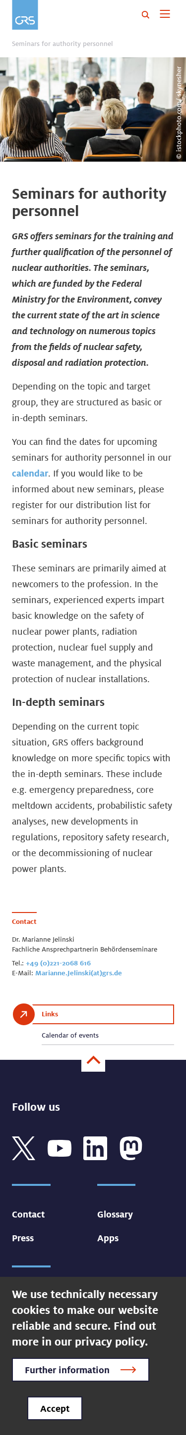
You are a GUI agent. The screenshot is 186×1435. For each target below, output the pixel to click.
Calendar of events (70, 1035)
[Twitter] (24, 1147)
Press (23, 1238)
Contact (28, 1214)
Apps (108, 1238)
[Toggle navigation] (165, 15)
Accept (54, 1408)
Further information (67, 1370)
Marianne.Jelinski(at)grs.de (78, 972)
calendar (30, 473)
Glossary (115, 1214)
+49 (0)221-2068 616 (58, 962)
